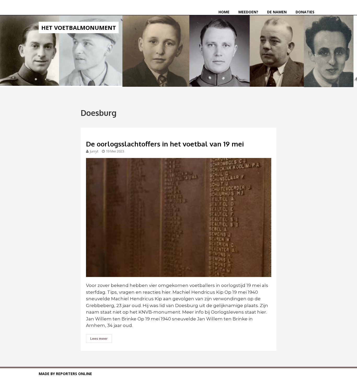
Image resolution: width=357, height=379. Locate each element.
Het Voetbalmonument (78, 27)
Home (223, 11)
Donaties (305, 11)
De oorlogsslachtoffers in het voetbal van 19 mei (165, 143)
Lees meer (99, 338)
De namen (277, 11)
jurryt (94, 151)
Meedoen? (248, 11)
